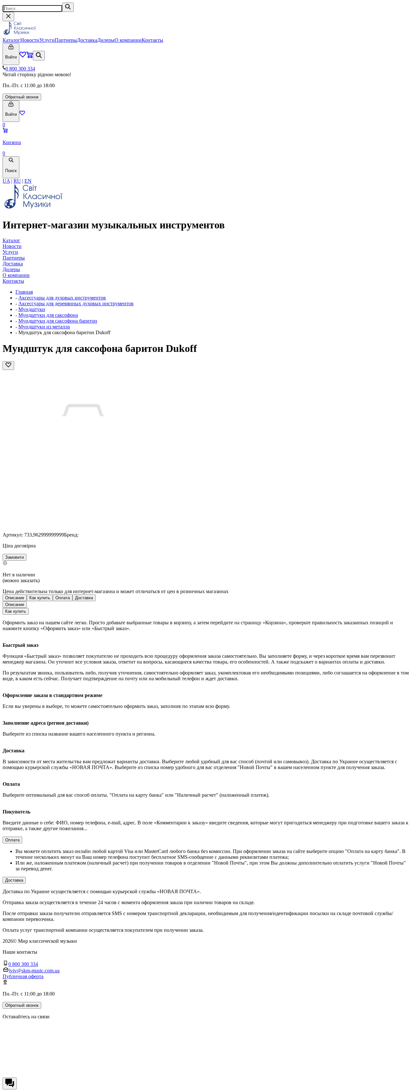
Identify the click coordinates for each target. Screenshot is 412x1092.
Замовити (14, 557)
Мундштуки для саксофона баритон (57, 321)
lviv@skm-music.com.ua (34, 970)
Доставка (87, 40)
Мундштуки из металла (44, 326)
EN (28, 181)
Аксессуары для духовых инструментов (62, 297)
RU (17, 181)
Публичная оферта (23, 976)
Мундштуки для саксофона (48, 315)
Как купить (39, 597)
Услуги (47, 40)
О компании (128, 40)
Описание (14, 597)
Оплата (62, 597)
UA (6, 181)
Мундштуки (31, 309)
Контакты (152, 40)
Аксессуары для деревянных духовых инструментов (76, 303)
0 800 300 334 (20, 68)
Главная (24, 292)
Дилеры (106, 40)
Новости (29, 40)
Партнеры (66, 40)
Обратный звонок (22, 97)
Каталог (11, 40)
